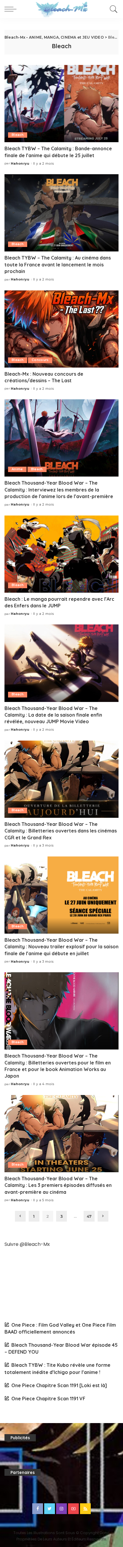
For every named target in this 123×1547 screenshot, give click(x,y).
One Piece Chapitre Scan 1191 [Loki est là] (59, 1385)
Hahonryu (20, 163)
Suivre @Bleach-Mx (27, 1244)
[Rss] (85, 1508)
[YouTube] (73, 1508)
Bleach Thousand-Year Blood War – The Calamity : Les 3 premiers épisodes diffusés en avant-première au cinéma (58, 1185)
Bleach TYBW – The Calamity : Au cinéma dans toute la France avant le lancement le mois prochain (57, 264)
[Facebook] (37, 1508)
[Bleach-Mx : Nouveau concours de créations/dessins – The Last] (61, 329)
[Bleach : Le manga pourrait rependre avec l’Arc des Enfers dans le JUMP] (61, 554)
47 (89, 1216)
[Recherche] (113, 9)
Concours (40, 360)
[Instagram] (61, 1508)
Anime (17, 469)
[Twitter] (49, 1508)
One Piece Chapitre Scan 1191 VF (48, 1399)
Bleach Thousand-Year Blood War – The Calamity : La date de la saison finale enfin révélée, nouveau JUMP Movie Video (53, 715)
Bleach (18, 135)
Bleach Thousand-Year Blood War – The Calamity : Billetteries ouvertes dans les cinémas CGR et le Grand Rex (60, 831)
